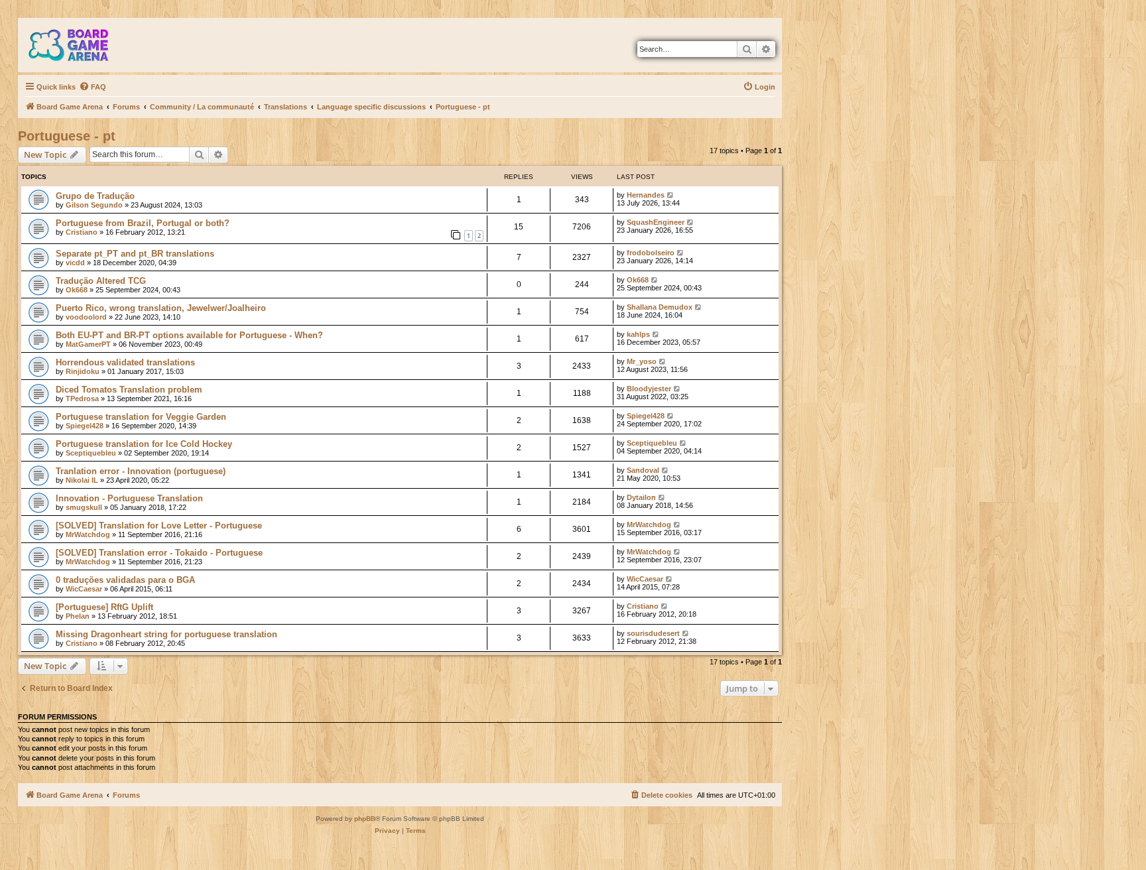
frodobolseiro (650, 253)
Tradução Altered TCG (101, 281)
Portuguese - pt (66, 136)
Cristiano (81, 232)
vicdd (75, 263)
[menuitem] (92, 87)
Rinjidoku (82, 371)
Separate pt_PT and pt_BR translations (135, 254)
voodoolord (86, 317)
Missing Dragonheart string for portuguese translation (166, 634)
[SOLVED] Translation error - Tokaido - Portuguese (159, 553)
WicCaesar (84, 589)
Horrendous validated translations (125, 362)
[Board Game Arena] (78, 45)
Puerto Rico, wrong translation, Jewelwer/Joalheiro (161, 308)
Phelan (78, 616)
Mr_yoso (642, 361)
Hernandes (646, 195)
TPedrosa (82, 399)
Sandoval (643, 470)
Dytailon (641, 497)
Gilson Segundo (94, 205)
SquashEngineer (655, 222)
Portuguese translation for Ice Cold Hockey (144, 444)
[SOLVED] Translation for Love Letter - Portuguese (159, 525)
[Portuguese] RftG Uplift (104, 607)
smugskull (84, 507)
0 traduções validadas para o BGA (125, 580)
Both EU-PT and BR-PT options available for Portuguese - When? (189, 335)
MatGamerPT (88, 344)
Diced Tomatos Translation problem (129, 390)
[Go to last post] (671, 195)
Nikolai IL (82, 480)
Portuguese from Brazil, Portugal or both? (142, 223)
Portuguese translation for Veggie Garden (141, 417)
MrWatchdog (88, 534)
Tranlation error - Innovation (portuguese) (140, 471)
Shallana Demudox (659, 307)
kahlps (638, 334)
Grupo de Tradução (95, 196)
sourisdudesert (653, 633)
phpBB (364, 818)
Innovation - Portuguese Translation (129, 498)
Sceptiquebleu (91, 453)
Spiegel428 (84, 426)
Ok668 (77, 290)
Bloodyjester (649, 389)
